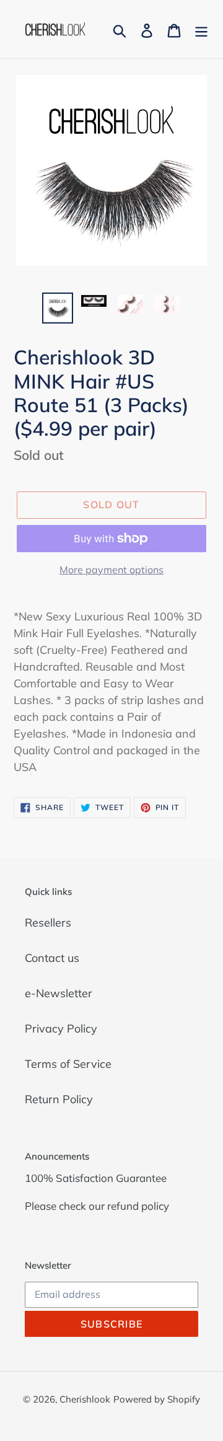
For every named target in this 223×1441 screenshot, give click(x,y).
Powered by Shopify (156, 1399)
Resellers (48, 922)
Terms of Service (68, 1064)
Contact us (52, 958)
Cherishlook (84, 1399)
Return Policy (59, 1099)
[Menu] (201, 29)
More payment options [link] (111, 569)
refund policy (138, 1205)
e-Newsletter (58, 993)
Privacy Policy (61, 1028)
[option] (57, 308)
